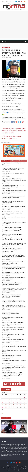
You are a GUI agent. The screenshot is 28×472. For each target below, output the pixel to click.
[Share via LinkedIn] (20, 121)
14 (17, 402)
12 (9, 402)
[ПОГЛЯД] (2, 41)
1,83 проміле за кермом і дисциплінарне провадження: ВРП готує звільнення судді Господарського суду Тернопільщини (12, 229)
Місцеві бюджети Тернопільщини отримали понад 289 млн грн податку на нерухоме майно (14, 131)
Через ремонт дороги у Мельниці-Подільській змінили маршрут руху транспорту (13, 273)
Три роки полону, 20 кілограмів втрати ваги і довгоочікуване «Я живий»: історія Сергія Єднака (14, 345)
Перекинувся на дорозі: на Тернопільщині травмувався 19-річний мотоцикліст (12, 283)
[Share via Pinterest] (23, 121)
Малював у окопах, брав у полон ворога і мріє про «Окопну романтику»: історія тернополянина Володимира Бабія (14, 367)
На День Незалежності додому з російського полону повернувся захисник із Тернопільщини (13, 300)
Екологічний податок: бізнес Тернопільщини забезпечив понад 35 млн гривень (13, 340)
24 (2, 407)
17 (2, 404)
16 (24, 402)
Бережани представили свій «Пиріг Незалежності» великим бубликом (10, 312)
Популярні (14, 160)
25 (6, 407)
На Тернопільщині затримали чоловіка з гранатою (11, 137)
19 (9, 404)
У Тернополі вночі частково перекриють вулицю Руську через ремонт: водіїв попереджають (14, 244)
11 (6, 402)
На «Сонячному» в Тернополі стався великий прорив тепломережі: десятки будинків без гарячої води (13, 329)
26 (9, 407)
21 (17, 404)
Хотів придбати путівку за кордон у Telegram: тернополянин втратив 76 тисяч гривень (13, 238)
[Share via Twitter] (18, 121)
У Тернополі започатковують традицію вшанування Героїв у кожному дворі (11, 295)
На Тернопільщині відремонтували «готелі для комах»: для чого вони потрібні (13, 262)
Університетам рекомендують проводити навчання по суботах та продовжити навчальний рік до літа (12, 250)
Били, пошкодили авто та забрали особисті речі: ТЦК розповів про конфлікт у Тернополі (14, 191)
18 (6, 404)
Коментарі (23, 160)
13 (13, 402)
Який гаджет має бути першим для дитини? (12, 234)
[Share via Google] (16, 121)
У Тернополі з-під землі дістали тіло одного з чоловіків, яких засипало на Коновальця (13, 212)
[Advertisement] (14, 25)
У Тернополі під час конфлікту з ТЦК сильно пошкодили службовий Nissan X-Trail (13, 169)
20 (13, 404)
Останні (6, 160)
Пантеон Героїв (6, 47)
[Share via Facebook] (12, 121)
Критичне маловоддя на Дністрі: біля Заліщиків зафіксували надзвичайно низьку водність (13, 267)
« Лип (2, 413)
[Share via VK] (14, 121)
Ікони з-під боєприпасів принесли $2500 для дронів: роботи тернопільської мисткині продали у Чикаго (14, 307)
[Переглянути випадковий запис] (25, 41)
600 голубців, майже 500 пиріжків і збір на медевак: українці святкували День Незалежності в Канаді (14, 180)
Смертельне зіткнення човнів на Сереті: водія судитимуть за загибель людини (13, 186)
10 (2, 402)
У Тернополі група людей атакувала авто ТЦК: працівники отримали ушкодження (13, 196)
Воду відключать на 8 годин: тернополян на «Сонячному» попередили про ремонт (12, 323)
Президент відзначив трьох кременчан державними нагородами (11, 356)
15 (20, 402)
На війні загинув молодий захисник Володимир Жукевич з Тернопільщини (13, 335)
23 (24, 404)
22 (20, 404)
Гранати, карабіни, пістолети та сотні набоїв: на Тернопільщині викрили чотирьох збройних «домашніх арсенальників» (14, 289)
